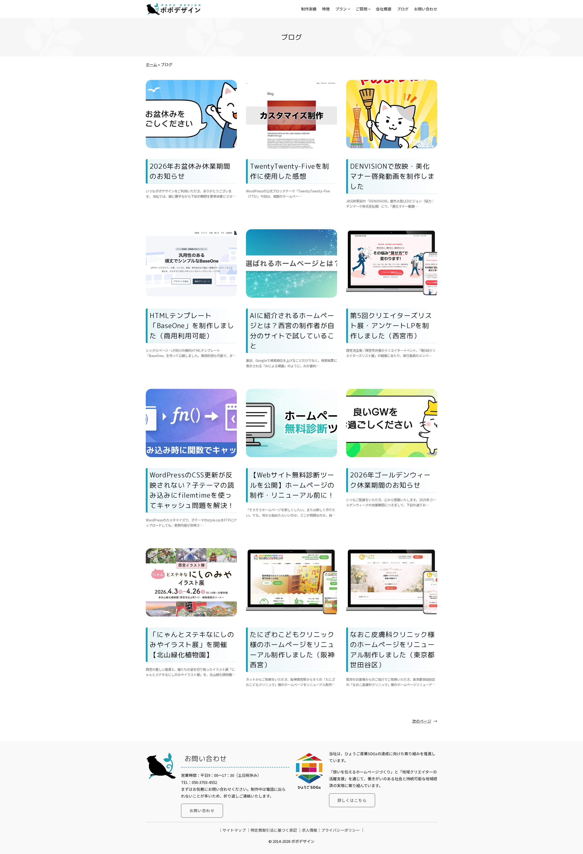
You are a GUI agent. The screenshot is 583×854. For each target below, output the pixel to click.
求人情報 (309, 830)
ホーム (151, 64)
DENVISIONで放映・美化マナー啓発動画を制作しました (392, 176)
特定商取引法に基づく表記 (274, 830)
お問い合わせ (202, 810)
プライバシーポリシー (340, 830)
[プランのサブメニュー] (349, 9)
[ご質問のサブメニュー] (369, 9)
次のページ (424, 721)
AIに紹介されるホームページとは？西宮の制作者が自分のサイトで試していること (292, 330)
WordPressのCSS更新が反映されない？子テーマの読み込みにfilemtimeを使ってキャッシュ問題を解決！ (192, 490)
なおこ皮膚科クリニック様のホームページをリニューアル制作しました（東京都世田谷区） (392, 649)
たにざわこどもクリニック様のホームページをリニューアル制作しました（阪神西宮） (292, 649)
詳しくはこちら (352, 800)
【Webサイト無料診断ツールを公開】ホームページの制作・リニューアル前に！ (292, 485)
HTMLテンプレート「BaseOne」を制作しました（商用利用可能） (192, 325)
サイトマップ (234, 830)
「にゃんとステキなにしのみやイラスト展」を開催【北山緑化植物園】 (192, 644)
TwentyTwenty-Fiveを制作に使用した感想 (289, 171)
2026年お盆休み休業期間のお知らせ (190, 171)
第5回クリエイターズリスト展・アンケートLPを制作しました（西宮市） (391, 325)
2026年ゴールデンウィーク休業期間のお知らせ (390, 479)
